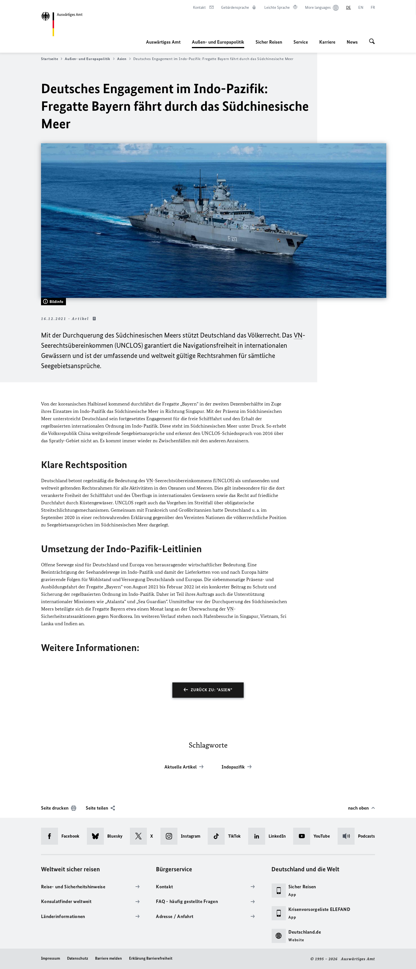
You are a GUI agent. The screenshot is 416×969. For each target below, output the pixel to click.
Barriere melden (108, 958)
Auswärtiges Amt (163, 42)
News (352, 42)
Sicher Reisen (269, 42)
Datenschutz (77, 958)
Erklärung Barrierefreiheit (150, 958)
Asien (121, 59)
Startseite (49, 59)
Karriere (327, 42)
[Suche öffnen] (372, 42)
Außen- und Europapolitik (218, 43)
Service (300, 42)
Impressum (50, 958)
